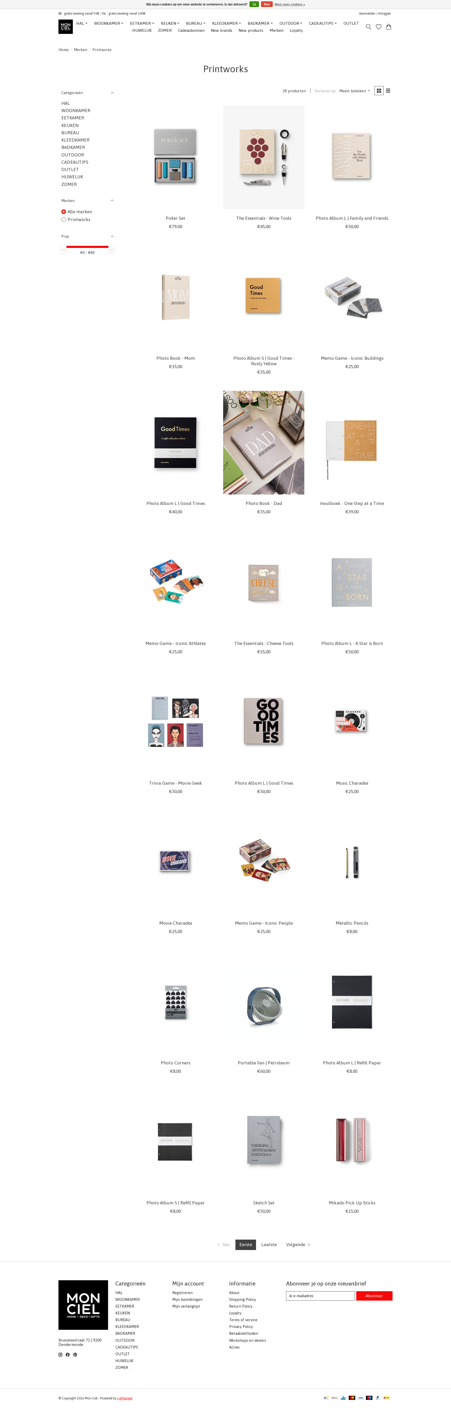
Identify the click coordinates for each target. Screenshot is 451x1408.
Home (63, 49)
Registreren (182, 1292)
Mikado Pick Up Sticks (352, 1202)
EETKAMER (72, 117)
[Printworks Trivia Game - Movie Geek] (175, 722)
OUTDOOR (72, 154)
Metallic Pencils (352, 923)
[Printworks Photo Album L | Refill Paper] (351, 1002)
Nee (267, 4)
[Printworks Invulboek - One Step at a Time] (351, 443)
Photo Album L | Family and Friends (352, 218)
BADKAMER (73, 147)
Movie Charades (175, 923)
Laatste (269, 1244)
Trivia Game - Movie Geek (175, 783)
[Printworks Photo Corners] (175, 1002)
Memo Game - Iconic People (264, 923)
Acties (234, 1347)
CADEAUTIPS (74, 162)
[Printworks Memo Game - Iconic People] (263, 862)
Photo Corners (175, 1062)
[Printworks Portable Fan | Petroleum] (263, 1002)
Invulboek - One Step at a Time (352, 503)
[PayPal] (378, 1398)
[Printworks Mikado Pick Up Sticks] (351, 1142)
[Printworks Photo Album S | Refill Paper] (175, 1142)
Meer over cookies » (290, 4)
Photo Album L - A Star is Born (352, 643)
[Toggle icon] (368, 27)
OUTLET (351, 23)
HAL (65, 103)
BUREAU (70, 132)
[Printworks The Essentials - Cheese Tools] (263, 582)
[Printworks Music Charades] (351, 722)
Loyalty (296, 30)
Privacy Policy (241, 1326)
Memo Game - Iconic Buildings (352, 358)
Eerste (245, 1244)
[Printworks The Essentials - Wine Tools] (263, 157)
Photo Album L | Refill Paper (352, 1062)
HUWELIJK (142, 30)
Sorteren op (325, 91)
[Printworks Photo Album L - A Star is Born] (351, 582)
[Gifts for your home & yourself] (65, 27)
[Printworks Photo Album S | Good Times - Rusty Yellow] (263, 297)
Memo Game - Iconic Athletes (175, 643)
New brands (221, 30)
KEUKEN (70, 125)
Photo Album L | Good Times (175, 503)
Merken (276, 30)
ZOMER (165, 30)
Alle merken (80, 211)
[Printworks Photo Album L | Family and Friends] (351, 157)
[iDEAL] (386, 1398)
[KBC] (343, 1398)
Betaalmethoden (243, 1333)
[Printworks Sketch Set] (263, 1142)
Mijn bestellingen (187, 1299)
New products (251, 30)
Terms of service (243, 1320)
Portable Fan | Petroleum (264, 1062)
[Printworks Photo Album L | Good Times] (175, 443)
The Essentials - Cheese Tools (263, 643)
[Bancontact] (326, 1398)
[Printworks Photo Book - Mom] (175, 297)
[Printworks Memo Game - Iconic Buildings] (351, 297)
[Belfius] (334, 1398)
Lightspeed (124, 1398)
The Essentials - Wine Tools (263, 218)
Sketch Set (264, 1202)
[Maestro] (369, 1398)
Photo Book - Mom (175, 358)
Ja (254, 4)
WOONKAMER (75, 110)
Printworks (79, 219)
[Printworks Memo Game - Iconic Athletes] (175, 582)
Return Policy (240, 1306)
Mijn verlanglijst (186, 1306)
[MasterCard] (352, 1398)
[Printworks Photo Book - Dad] (263, 443)
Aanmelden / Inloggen (375, 13)
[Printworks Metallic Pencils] (351, 862)
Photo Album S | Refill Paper (175, 1202)
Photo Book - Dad (264, 503)
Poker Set (175, 218)
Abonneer (374, 1296)
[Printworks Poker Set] (175, 157)
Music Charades (352, 783)
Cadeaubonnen (191, 30)
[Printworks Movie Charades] (175, 862)
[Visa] (360, 1398)
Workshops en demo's (247, 1340)
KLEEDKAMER (75, 140)
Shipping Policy (242, 1299)
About (234, 1292)
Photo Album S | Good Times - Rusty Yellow (263, 361)
